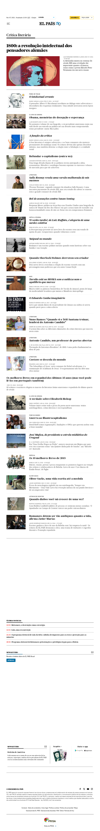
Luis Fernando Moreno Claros (73, 57)
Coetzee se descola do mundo (47, 360)
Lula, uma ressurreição (21, 630)
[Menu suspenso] (8, 24)
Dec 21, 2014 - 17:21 (54, 523)
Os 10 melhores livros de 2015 (47, 458)
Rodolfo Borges (35, 303)
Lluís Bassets (33, 122)
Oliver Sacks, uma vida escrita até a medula (56, 479)
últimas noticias (13, 621)
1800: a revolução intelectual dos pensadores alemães (39, 48)
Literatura (33, 175)
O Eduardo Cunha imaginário (47, 298)
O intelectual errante (41, 97)
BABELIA (31, 462)
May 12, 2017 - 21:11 (56, 327)
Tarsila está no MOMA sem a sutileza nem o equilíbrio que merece (55, 281)
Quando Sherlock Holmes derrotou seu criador (59, 258)
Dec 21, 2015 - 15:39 (42, 462)
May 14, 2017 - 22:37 (48, 303)
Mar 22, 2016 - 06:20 (48, 422)
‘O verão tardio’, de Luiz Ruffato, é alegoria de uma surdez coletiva (59, 221)
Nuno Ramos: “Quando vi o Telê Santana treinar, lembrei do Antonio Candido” (59, 321)
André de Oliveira (35, 327)
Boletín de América (16, 752)
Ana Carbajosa (34, 422)
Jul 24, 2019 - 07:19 (46, 227)
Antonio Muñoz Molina (37, 243)
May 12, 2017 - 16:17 (53, 345)
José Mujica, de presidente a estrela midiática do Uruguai (58, 436)
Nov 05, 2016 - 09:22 (15, 385)
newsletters (12, 652)
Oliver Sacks (33, 476)
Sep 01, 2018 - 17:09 (53, 243)
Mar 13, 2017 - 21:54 (47, 364)
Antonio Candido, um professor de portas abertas (60, 341)
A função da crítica (40, 136)
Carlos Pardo (34, 185)
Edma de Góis (33, 227)
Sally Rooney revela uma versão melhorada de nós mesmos (59, 179)
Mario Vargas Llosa (36, 101)
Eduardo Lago (34, 364)
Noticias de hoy (69, 810)
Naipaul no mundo (40, 239)
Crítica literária (18, 35)
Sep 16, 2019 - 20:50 (47, 203)
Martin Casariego (35, 504)
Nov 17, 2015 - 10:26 (49, 483)
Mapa (76, 808)
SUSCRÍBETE (75, 17)
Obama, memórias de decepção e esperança (56, 118)
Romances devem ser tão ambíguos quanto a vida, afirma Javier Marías (60, 517)
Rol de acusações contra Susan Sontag (52, 199)
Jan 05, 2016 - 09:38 (47, 442)
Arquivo (56, 746)
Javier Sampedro (35, 483)
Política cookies (54, 808)
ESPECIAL (32, 455)
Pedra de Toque (34, 94)
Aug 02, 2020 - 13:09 (51, 140)
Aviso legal (44, 808)
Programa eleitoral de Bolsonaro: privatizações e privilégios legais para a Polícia (45, 642)
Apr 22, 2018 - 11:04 (47, 286)
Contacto (24, 808)
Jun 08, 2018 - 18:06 (50, 262)
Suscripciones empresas (48, 810)
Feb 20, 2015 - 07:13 (49, 504)
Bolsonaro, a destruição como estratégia (28, 625)
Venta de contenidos (34, 808)
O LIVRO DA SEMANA (35, 396)
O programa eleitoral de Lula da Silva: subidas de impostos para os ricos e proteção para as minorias (46, 636)
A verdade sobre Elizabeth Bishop (50, 399)
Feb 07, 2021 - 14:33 (51, 101)
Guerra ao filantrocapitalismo (48, 418)
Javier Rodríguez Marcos (38, 523)
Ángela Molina (34, 286)
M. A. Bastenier (34, 442)
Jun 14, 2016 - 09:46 (47, 403)
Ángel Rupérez (34, 403)
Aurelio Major (34, 203)
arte (30, 276)
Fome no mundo (34, 415)
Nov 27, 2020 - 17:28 (46, 122)
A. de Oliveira (33, 345)
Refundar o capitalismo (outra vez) (50, 156)
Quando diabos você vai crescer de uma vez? (56, 499)
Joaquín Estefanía (35, 161)
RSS (57, 810)
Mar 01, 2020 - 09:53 (50, 161)
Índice (62, 810)
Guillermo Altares (35, 262)
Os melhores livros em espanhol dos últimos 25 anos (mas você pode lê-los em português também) (48, 379)
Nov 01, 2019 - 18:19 (47, 185)
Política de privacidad (66, 808)
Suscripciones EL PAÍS (33, 810)
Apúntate (11, 660)
